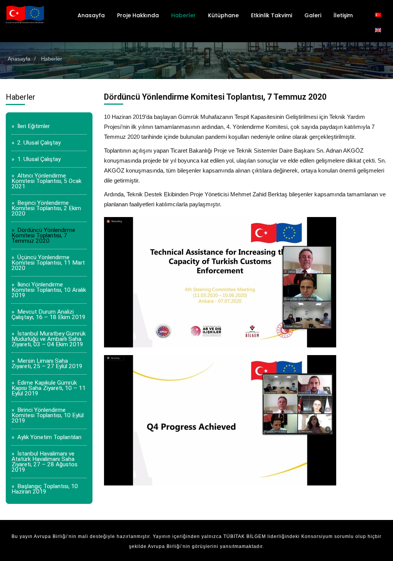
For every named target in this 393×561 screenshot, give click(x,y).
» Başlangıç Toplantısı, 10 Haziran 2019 (45, 489)
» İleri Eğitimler (31, 126)
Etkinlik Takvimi (271, 15)
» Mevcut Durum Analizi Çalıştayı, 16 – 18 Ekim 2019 (49, 314)
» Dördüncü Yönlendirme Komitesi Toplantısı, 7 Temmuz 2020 (43, 235)
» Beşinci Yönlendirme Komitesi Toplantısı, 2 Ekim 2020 (46, 208)
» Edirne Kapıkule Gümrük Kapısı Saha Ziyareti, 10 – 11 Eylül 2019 (49, 388)
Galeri (312, 15)
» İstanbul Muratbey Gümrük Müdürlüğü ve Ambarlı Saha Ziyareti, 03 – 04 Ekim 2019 (49, 339)
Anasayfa (91, 15)
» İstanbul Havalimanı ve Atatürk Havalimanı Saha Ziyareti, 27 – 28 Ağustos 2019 (45, 461)
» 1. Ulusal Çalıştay (36, 159)
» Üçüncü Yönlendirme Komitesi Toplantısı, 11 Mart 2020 (48, 262)
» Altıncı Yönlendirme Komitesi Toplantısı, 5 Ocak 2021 (46, 181)
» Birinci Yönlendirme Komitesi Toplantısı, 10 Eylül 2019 (48, 415)
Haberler (183, 15)
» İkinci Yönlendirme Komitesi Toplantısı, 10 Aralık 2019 (49, 290)
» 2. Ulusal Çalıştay (36, 142)
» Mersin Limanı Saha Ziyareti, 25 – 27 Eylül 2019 (47, 363)
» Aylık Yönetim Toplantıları (46, 437)
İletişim (343, 15)
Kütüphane (223, 15)
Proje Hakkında (138, 15)
